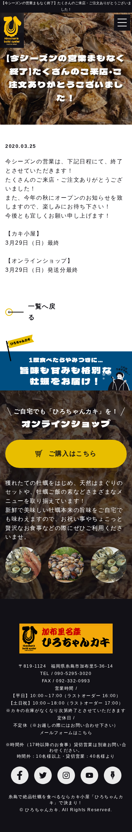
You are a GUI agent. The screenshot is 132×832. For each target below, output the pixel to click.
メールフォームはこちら (66, 732)
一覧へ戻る (42, 312)
